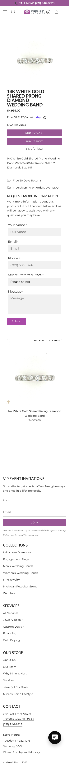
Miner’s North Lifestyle (18, 694)
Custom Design (13, 626)
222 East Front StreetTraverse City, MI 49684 (18, 716)
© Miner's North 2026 (15, 762)
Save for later (35, 148)
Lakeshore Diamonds (17, 552)
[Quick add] (8, 402)
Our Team (9, 667)
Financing (9, 633)
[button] (13, 12)
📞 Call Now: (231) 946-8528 (34, 3)
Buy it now (34, 141)
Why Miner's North (15, 673)
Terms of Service (23, 535)
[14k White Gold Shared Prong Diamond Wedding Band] (34, 376)
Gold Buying (11, 640)
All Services (10, 613)
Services (8, 680)
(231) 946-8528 (12, 724)
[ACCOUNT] (48, 12)
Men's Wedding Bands (18, 566)
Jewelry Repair (13, 619)
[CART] (56, 12)
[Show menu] (5, 12)
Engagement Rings (16, 559)
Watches (9, 593)
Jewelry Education (15, 687)
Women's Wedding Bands (20, 573)
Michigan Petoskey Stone (20, 586)
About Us (9, 660)
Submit (17, 321)
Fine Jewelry (11, 579)
